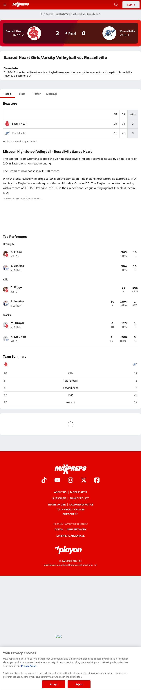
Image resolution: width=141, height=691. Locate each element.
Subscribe (59, 498)
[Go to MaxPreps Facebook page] (97, 480)
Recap (7, 93)
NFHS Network (76, 529)
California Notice (81, 504)
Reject (79, 684)
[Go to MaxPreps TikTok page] (44, 480)
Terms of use (57, 504)
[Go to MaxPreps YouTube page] (57, 480)
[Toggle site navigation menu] (5, 5)
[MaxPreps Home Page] (40, 14)
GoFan (59, 529)
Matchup (51, 93)
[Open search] (116, 5)
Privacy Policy (79, 498)
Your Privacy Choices (70, 509)
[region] (70, 669)
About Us (60, 492)
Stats (22, 93)
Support (68, 514)
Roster (37, 93)
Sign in (131, 5)
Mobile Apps (78, 492)
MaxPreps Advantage (70, 536)
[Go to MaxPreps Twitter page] (84, 480)
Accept (54, 684)
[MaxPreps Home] (20, 4)
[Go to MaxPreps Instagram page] (70, 480)
